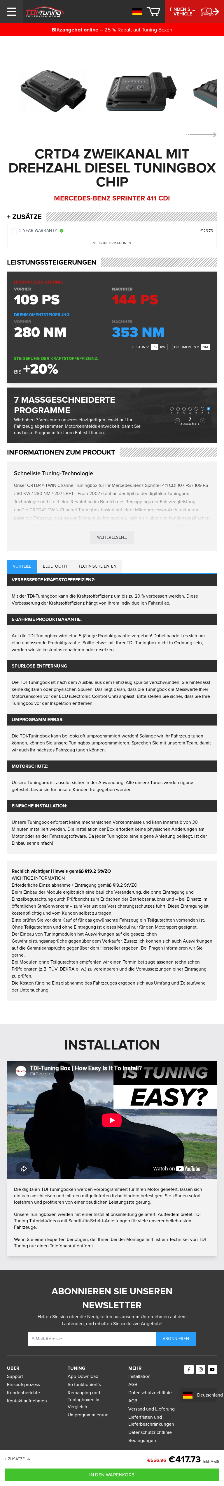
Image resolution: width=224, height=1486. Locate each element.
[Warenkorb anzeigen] (153, 11)
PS (155, 347)
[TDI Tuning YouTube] (212, 1369)
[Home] (45, 11)
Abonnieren (176, 1339)
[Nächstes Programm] (202, 420)
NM (205, 347)
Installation (139, 1376)
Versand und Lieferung (151, 1409)
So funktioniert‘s (84, 1384)
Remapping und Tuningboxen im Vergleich (84, 1399)
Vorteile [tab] (22, 566)
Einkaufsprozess (23, 1384)
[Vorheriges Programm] (177, 420)
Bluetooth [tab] (55, 566)
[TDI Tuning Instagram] (200, 1369)
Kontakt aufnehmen (27, 1400)
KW (162, 347)
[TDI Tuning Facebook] (189, 1369)
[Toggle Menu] (11, 11)
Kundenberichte (23, 1392)
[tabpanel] (112, 714)
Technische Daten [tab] (97, 566)
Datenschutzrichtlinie (150, 1392)
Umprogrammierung (88, 1414)
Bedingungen (142, 1440)
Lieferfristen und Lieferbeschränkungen (151, 1420)
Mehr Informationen (112, 243)
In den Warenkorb (111, 1474)
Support (15, 1376)
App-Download (83, 1376)
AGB (132, 1384)
